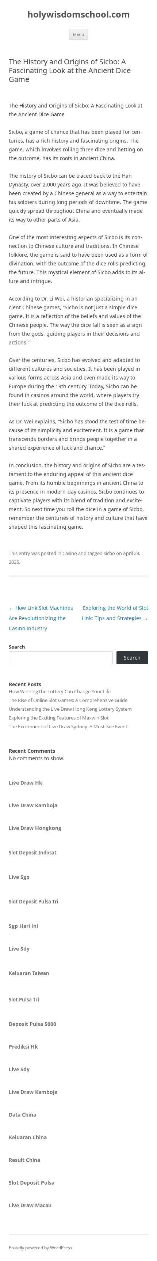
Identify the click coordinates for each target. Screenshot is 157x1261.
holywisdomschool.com (78, 14)
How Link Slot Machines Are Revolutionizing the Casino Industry (41, 618)
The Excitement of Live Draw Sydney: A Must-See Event (68, 726)
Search (17, 646)
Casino (69, 553)
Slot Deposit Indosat (33, 852)
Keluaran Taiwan (29, 973)
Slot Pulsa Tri (24, 999)
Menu (78, 34)
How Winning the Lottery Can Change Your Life (60, 691)
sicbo (109, 553)
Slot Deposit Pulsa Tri (33, 901)
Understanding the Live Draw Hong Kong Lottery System (70, 709)
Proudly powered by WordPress (40, 1248)
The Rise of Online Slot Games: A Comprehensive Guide (68, 700)
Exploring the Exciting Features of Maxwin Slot (59, 717)
